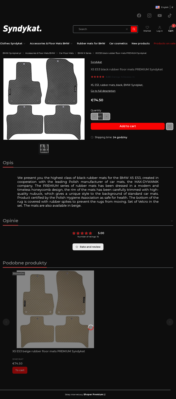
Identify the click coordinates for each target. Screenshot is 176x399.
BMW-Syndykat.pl (12, 53)
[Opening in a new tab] (139, 15)
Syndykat (96, 62)
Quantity (96, 110)
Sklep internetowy (84, 394)
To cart (19, 370)
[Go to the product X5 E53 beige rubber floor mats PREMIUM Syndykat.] (55, 309)
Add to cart (128, 126)
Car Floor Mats (66, 53)
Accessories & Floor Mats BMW (40, 53)
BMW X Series (84, 53)
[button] (134, 29)
